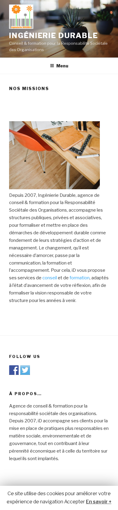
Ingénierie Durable (53, 35)
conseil (49, 278)
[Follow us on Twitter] (25, 370)
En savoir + (98, 502)
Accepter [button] (74, 502)
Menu (62, 65)
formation (80, 278)
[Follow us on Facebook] (14, 370)
